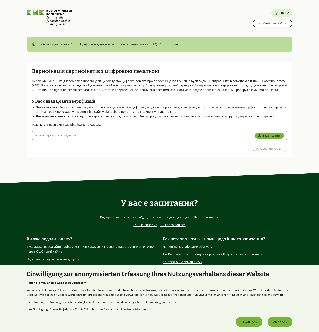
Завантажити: (272, 135)
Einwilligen (249, 322)
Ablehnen (280, 322)
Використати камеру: (270, 148)
